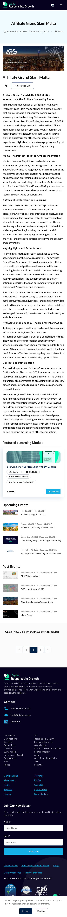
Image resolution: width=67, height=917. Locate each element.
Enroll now (53, 491)
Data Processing (12, 872)
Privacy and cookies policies (35, 865)
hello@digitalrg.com (21, 715)
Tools (7, 784)
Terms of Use (11, 865)
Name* (7, 821)
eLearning (9, 780)
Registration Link (22, 85)
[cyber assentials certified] (10, 890)
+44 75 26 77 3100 (20, 708)
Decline (41, 911)
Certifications (11, 775)
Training (38, 775)
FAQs (56, 865)
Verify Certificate (33, 872)
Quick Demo (40, 789)
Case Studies (41, 793)
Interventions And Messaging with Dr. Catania (31, 466)
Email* (7, 836)
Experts (8, 789)
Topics (7, 793)
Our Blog (38, 784)
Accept (25, 911)
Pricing (37, 780)
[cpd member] (41, 891)
